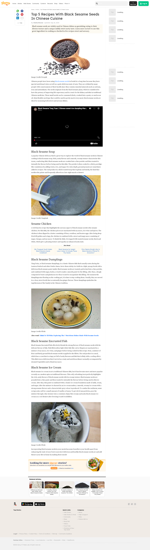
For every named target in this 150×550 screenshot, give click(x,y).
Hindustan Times (29, 540)
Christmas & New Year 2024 (69, 529)
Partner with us (83, 519)
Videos (61, 3)
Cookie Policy (33, 534)
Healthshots (70, 540)
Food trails (67, 526)
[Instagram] (135, 504)
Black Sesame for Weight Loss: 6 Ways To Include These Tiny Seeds (67, 251)
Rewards (50, 3)
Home (14, 3)
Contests (43, 3)
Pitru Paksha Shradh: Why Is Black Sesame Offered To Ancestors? (91, 251)
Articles (20, 3)
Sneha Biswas (38, 22)
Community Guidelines (65, 534)
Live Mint (49, 540)
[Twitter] (132, 504)
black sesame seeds (62, 81)
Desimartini (57, 540)
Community (35, 3)
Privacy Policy (23, 534)
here (72, 468)
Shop (55, 3)
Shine (63, 540)
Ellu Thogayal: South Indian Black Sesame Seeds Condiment (43, 251)
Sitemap (54, 534)
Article (37, 9)
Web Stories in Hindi (70, 514)
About (80, 512)
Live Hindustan (40, 540)
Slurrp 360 (67, 521)
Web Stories (27, 3)
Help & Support (83, 514)
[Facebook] (129, 504)
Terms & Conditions (44, 534)
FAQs (80, 517)
